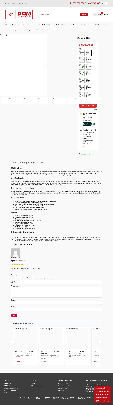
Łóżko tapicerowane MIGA (76, 352)
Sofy (47, 30)
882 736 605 (94, 3)
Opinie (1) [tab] (43, 163)
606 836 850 (78, 3)
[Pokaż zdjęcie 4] (16, 100)
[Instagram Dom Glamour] (106, 3)
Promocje (14, 3)
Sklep (21, 30)
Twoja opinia (15, 286)
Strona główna (15, 30)
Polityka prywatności (36, 385)
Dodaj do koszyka (88, 106)
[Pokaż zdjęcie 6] (45, 100)
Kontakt (27, 3)
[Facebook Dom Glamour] (102, 3)
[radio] (81, 53)
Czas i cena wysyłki (88, 130)
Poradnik (21, 3)
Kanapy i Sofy (41, 30)
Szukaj (84, 14)
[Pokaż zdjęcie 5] (30, 100)
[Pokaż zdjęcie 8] (70, 100)
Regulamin (61, 390)
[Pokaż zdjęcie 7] (59, 100)
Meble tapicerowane (30, 30)
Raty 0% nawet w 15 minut (88, 113)
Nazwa (14, 300)
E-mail (13, 307)
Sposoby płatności (63, 388)
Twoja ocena (13, 282)
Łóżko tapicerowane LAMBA (24, 352)
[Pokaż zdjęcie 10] (93, 100)
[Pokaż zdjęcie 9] (82, 100)
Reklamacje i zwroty (63, 385)
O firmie (7, 3)
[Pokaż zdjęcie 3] (4, 100)
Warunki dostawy (63, 383)
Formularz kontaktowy (10, 390)
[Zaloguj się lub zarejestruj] (106, 14)
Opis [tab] (14, 163)
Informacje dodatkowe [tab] (27, 163)
